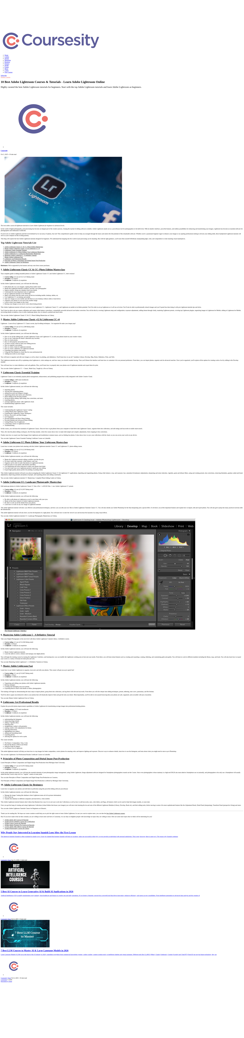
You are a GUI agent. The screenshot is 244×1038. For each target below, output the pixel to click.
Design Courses (5, 77)
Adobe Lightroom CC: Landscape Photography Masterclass (23, 253)
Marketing (8, 60)
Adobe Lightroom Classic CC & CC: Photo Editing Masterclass (24, 247)
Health (7, 65)
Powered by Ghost (6, 981)
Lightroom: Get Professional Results (15, 259)
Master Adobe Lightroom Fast (14, 257)
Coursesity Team (6, 860)
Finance (7, 64)
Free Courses (8, 72)
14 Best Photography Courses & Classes (17, 828)
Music (6, 69)
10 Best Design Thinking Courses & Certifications (20, 821)
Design (7, 58)
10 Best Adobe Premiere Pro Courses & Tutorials (19, 825)
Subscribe (4, 75)
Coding (7, 57)
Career (7, 70)
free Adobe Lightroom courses (115, 813)
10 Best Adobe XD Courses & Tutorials (16, 820)
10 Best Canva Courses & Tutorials (15, 823)
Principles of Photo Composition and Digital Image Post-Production (25, 260)
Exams (7, 67)
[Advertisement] (122, 14)
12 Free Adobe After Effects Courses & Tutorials (19, 827)
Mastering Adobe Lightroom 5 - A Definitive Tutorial (21, 255)
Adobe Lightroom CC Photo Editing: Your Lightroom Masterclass (24, 252)
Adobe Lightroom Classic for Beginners (17, 262)
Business (7, 62)
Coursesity (4, 150)
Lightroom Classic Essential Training (16, 250)
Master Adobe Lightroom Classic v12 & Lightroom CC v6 (22, 248)
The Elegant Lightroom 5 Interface (15, 631)
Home (6, 55)
